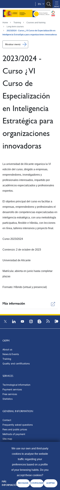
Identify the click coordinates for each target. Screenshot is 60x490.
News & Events (10, 354)
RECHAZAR (23, 483)
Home (5, 22)
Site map (7, 438)
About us (7, 349)
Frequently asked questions (17, 424)
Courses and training (36, 22)
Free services (9, 394)
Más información (10, 483)
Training (17, 22)
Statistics (7, 398)
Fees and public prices (14, 429)
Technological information (16, 384)
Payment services (12, 389)
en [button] (40, 4)
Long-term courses (15, 26)
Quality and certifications (16, 363)
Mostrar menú (12, 44)
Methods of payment (13, 434)
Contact (6, 420)
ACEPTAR (50, 483)
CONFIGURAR (36, 483)
